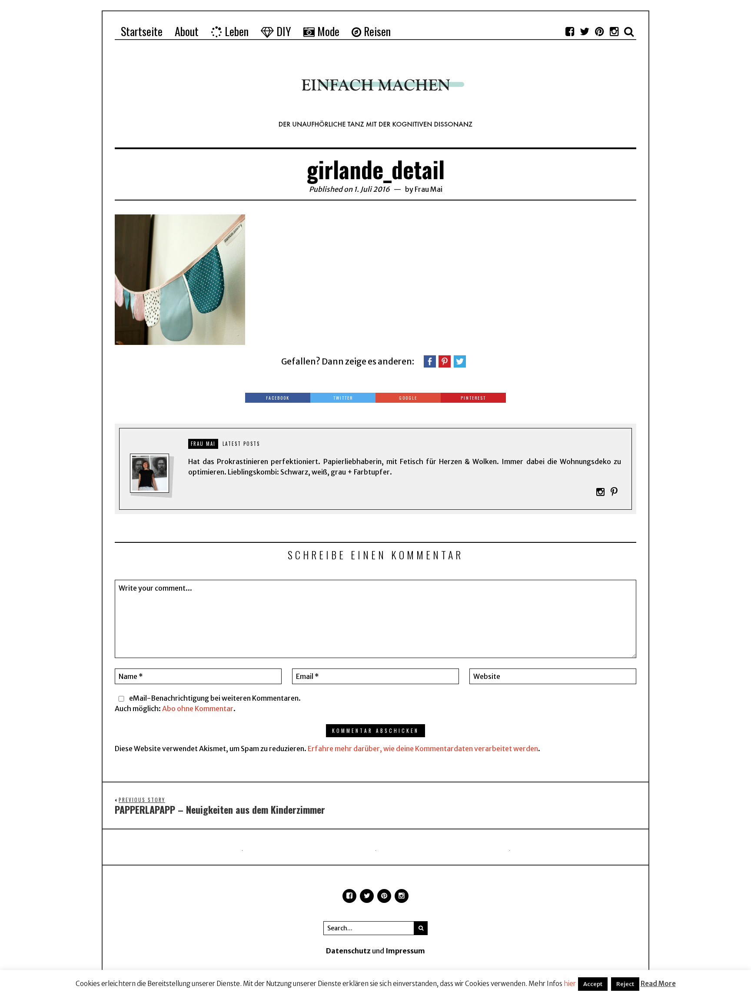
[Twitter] (584, 31)
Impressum (405, 950)
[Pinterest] (599, 31)
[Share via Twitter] (460, 360)
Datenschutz (348, 950)
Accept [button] (592, 984)
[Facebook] (569, 31)
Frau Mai (428, 189)
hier (570, 983)
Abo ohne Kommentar (197, 708)
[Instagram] (614, 31)
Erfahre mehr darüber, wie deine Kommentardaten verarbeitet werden (423, 748)
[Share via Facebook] (430, 360)
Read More (658, 983)
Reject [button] (625, 984)
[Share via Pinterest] (445, 360)
